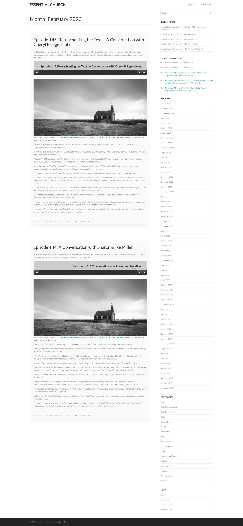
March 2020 (165, 280)
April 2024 (164, 118)
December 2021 (166, 211)
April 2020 (164, 275)
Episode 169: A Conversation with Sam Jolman (178, 34)
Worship (163, 481)
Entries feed (165, 500)
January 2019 (165, 329)
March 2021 (165, 236)
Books (162, 402)
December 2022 (166, 177)
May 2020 (164, 270)
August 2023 (165, 152)
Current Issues (166, 422)
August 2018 (165, 349)
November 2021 (166, 216)
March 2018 (165, 363)
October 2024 (166, 108)
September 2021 (167, 226)
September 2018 (167, 344)
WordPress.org (166, 510)
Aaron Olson (72, 221)
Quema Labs (63, 522)
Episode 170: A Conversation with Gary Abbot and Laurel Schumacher (183, 28)
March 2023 (165, 162)
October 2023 (166, 143)
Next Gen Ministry (167, 441)
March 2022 (165, 202)
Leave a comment (87, 221)
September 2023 (167, 148)
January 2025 (165, 103)
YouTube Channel (67, 137)
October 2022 (166, 187)
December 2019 (166, 290)
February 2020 (166, 285)
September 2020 (167, 260)
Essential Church (48, 4)
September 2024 (167, 113)
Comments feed (166, 505)
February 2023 (166, 167)
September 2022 (167, 192)
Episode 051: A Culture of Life (182, 63)
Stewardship (165, 466)
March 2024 (165, 123)
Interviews (164, 431)
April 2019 (164, 314)
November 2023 (166, 138)
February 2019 (166, 324)
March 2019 (165, 319)
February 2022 (166, 206)
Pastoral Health (166, 446)
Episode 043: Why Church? (184, 75)
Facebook (107, 137)
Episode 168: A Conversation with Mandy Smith (179, 39)
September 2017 (167, 388)
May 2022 (164, 197)
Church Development (168, 407)
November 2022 (166, 182)
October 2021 (166, 221)
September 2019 (167, 304)
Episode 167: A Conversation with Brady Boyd (178, 44)
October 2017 (166, 383)
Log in (162, 495)
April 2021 (164, 231)
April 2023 (164, 157)
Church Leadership (167, 412)
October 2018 (166, 339)
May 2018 (164, 354)
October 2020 (166, 255)
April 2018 (164, 358)
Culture (163, 417)
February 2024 (166, 128)
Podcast (192, 4)
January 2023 (165, 172)
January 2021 (165, 246)
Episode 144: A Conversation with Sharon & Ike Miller (83, 247)
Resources (206, 4)
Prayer (163, 451)
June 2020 (164, 265)
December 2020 (166, 251)
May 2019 (164, 309)
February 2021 (166, 241)
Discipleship (165, 427)
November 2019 (166, 295)
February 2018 (166, 368)
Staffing (163, 461)
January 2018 (165, 373)
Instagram (96, 137)
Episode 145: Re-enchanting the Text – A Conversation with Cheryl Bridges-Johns (89, 42)
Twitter (119, 137)
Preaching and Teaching (169, 456)
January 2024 (165, 133)
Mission (163, 436)
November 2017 (166, 378)
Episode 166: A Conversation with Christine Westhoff (181, 49)
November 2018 (166, 334)
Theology (164, 471)
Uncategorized (166, 476)
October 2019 (166, 300)
